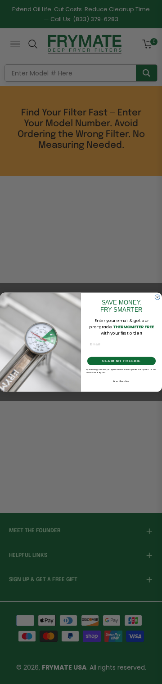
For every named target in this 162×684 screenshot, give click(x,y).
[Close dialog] (157, 297)
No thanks (121, 381)
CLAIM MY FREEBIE (121, 361)
